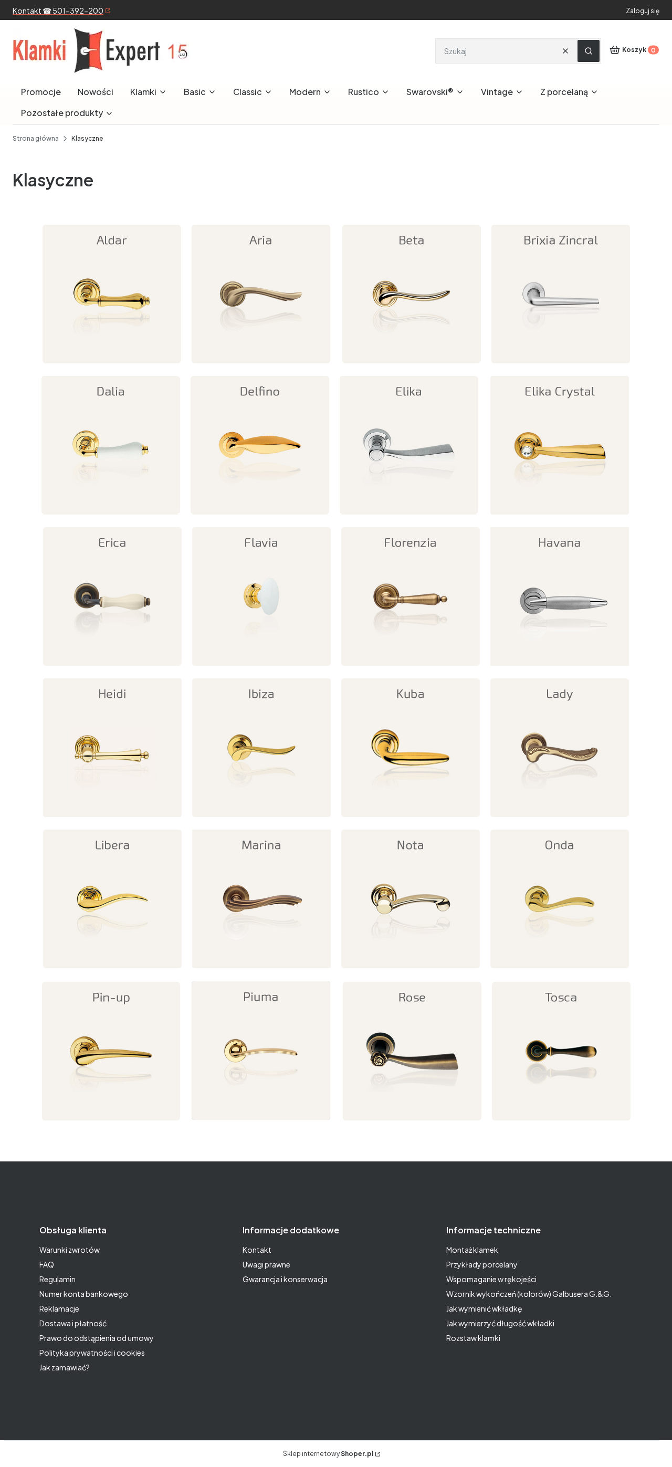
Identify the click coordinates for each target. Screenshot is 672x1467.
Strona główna (36, 138)
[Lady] (559, 818)
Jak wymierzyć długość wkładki (500, 1323)
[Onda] (559, 970)
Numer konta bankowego (83, 1293)
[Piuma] (261, 1122)
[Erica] (112, 667)
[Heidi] (112, 818)
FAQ (46, 1264)
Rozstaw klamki (473, 1338)
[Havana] (559, 667)
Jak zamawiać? (64, 1367)
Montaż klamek (472, 1249)
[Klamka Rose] (412, 1122)
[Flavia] (261, 667)
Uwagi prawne (266, 1264)
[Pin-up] (111, 1122)
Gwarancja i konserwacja (285, 1279)
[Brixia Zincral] (560, 365)
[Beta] (411, 365)
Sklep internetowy (328, 1454)
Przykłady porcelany (482, 1264)
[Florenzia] (410, 667)
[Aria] (260, 365)
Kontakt (257, 1249)
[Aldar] (111, 365)
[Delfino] (259, 516)
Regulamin (57, 1279)
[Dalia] (110, 516)
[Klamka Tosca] (561, 1122)
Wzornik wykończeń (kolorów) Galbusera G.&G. (529, 1293)
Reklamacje (59, 1308)
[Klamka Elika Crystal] (559, 516)
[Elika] (409, 516)
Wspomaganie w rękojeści (491, 1279)
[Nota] (410, 970)
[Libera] (112, 970)
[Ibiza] (261, 818)
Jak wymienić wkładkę (484, 1308)
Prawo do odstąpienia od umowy (96, 1338)
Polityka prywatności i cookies (92, 1352)
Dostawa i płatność (73, 1323)
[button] (589, 51)
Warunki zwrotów (69, 1249)
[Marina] (261, 970)
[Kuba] (410, 818)
